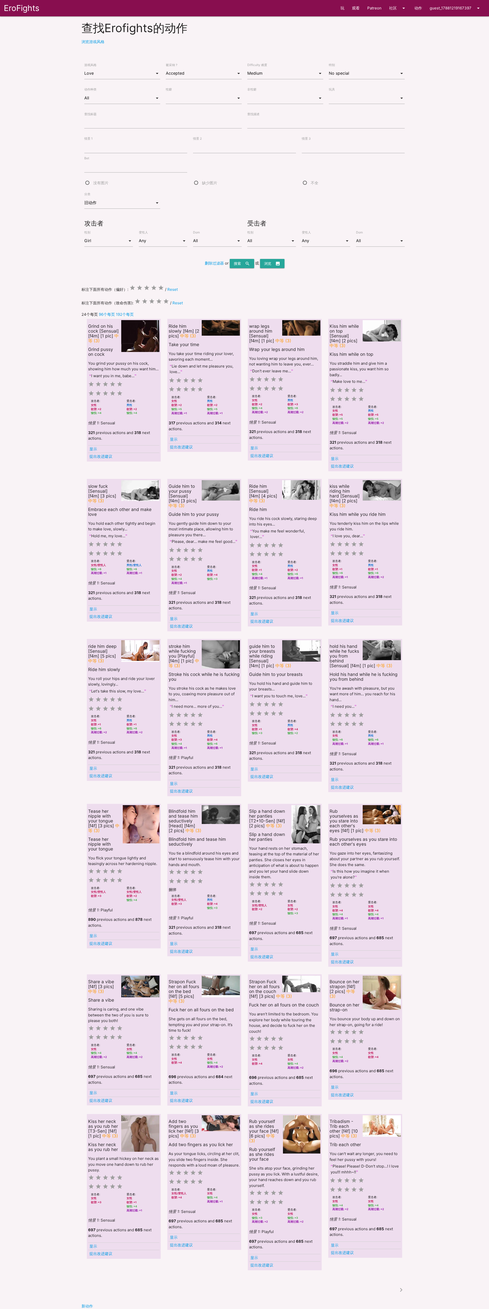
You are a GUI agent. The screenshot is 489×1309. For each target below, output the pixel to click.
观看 (356, 8)
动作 (418, 8)
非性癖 (251, 89)
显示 (93, 449)
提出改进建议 (100, 456)
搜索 (242, 263)
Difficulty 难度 (257, 65)
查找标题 (90, 114)
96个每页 (107, 314)
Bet (86, 158)
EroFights (21, 8)
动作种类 (90, 89)
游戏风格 (90, 65)
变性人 (143, 232)
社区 (398, 8)
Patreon (374, 8)
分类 (87, 194)
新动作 (87, 1306)
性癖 (169, 89)
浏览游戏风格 (93, 41)
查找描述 (253, 114)
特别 (332, 65)
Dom (196, 232)
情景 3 (306, 138)
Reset (172, 289)
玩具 (332, 89)
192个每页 (125, 314)
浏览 (272, 263)
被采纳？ (172, 65)
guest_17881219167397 (455, 8)
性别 (87, 232)
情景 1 (88, 138)
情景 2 (197, 138)
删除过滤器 (214, 263)
